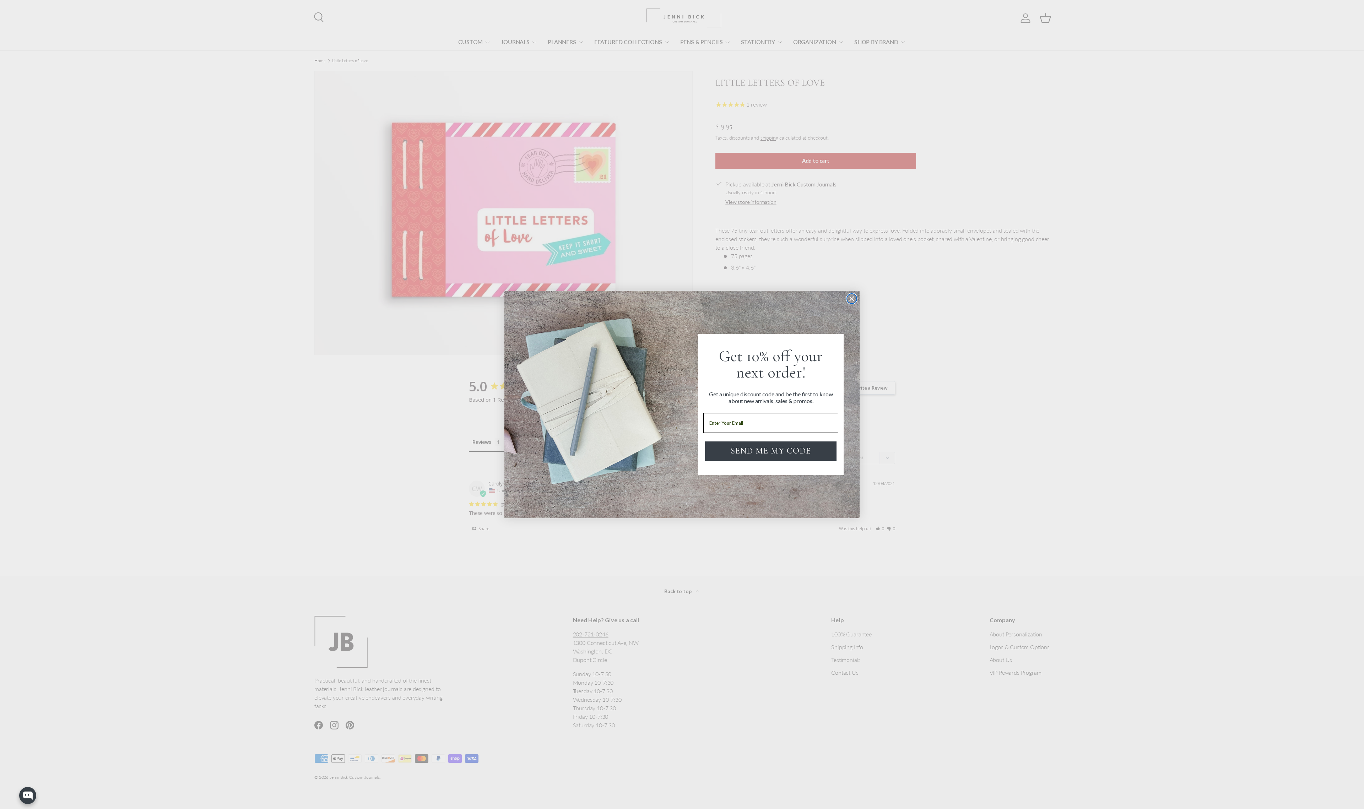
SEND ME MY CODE (771, 451)
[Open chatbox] (27, 795)
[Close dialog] (852, 299)
